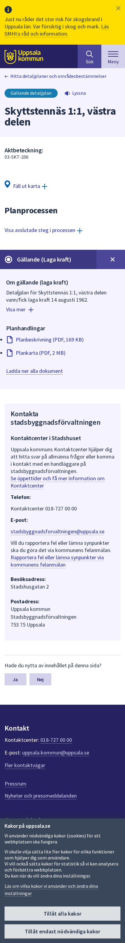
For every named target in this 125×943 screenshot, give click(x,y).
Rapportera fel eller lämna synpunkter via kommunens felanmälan (57, 561)
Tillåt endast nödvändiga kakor (62, 931)
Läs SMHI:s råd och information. (57, 30)
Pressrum (15, 783)
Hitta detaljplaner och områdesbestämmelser (58, 76)
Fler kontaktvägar (25, 765)
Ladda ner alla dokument (34, 370)
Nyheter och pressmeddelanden (41, 795)
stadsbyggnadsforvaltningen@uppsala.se (57, 531)
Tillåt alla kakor (62, 913)
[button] (118, 8)
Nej (40, 679)
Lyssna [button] (79, 93)
